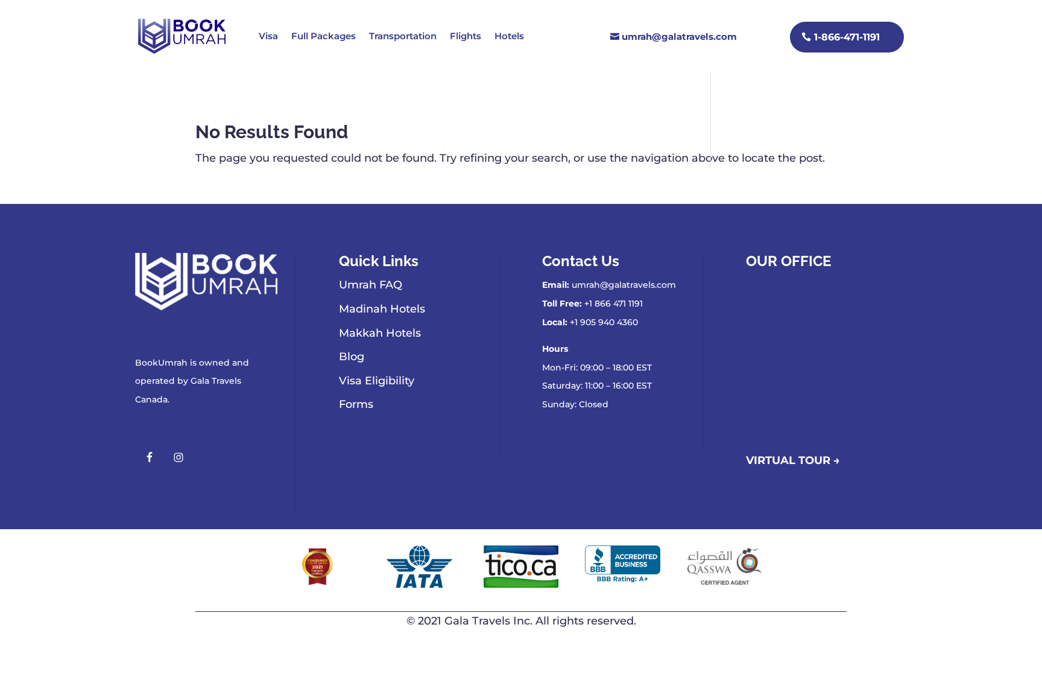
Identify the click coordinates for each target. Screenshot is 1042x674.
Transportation (403, 36)
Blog (351, 356)
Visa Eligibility (376, 380)
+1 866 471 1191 (613, 303)
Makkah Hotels (380, 333)
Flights (465, 36)
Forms (356, 404)
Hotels (509, 36)
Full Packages (323, 36)
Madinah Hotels (382, 309)
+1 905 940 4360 (604, 322)
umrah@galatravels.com (679, 36)
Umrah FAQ (370, 284)
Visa (268, 36)
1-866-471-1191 (847, 37)
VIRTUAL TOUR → (793, 460)
